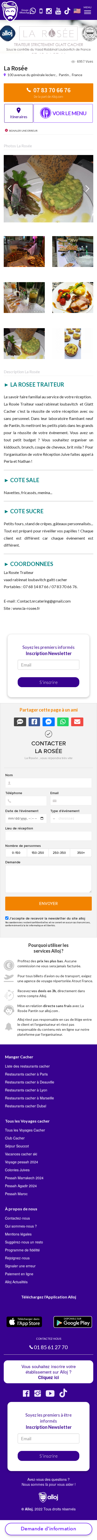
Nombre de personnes (23, 845)
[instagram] (49, 11)
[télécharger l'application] (41, 11)
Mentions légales (18, 1234)
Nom (9, 775)
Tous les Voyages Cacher (25, 1130)
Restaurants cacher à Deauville (29, 1081)
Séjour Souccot (17, 1145)
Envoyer (48, 903)
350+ (81, 853)
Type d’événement (65, 811)
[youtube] (58, 11)
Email (54, 793)
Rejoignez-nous (17, 1257)
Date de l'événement (22, 811)
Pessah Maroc (16, 1193)
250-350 (59, 853)
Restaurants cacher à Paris (26, 1074)
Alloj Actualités (16, 1281)
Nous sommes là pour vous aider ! (49, 1484)
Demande (12, 862)
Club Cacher (15, 1137)
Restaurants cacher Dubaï (25, 1105)
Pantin (64, 75)
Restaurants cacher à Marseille (29, 1097)
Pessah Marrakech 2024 (24, 1177)
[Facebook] (26, 1395)
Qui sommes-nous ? (21, 1226)
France (77, 75)
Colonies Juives (17, 1169)
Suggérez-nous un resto (24, 1241)
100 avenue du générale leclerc (31, 75)
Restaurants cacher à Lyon (26, 1089)
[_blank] (33, 11)
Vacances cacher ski (21, 1153)
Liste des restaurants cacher (27, 1066)
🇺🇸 (77, 10)
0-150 (16, 853)
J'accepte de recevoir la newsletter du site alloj (47, 918)
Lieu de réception (19, 828)
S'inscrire (49, 682)
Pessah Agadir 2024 (21, 1185)
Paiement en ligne (19, 1273)
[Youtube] (50, 1395)
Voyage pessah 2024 (21, 1161)
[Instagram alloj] (37, 1395)
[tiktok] (67, 11)
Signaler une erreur (20, 1265)
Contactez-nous (17, 1218)
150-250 (38, 853)
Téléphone (13, 793)
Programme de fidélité (22, 1249)
